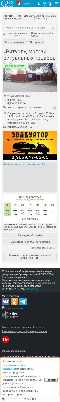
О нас (5, 327)
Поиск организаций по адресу (42, 34)
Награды (15, 327)
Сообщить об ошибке (30, 235)
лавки (10, 107)
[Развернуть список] (55, 108)
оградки (21, 107)
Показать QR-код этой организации (30, 242)
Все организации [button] (14, 42)
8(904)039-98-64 (16, 103)
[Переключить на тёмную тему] (39, 4)
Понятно (51, 379)
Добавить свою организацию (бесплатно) (40, 17)
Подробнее (32, 289)
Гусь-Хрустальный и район (17, 34)
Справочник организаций (12, 17)
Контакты (38, 327)
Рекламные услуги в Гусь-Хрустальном (24, 331)
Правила (27, 327)
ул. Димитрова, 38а (18, 95)
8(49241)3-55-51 (16, 100)
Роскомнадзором (44, 283)
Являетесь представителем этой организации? (30, 257)
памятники (35, 107)
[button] (37, 42)
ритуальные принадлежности (24, 110)
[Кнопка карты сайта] (57, 3)
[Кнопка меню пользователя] (50, 3)
